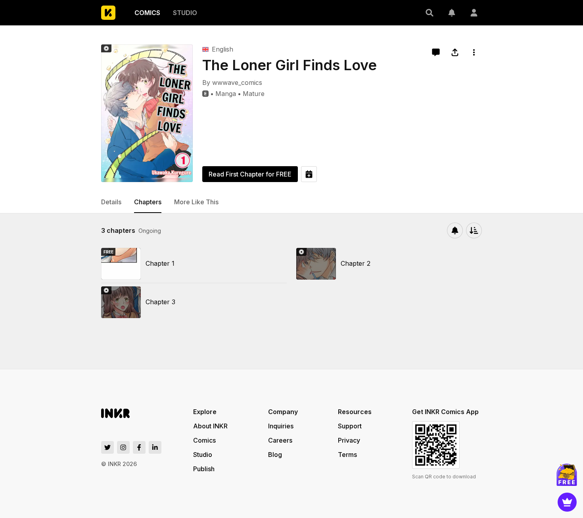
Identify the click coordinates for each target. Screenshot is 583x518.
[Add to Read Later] (309, 174)
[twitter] (107, 447)
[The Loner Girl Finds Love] (147, 113)
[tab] (111, 202)
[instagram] (123, 447)
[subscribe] (455, 230)
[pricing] (567, 502)
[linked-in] (155, 447)
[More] (474, 52)
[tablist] (291, 202)
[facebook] (139, 447)
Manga (225, 94)
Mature (254, 94)
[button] (429, 13)
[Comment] (436, 52)
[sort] (474, 230)
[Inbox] (452, 13)
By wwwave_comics (232, 82)
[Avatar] (474, 13)
